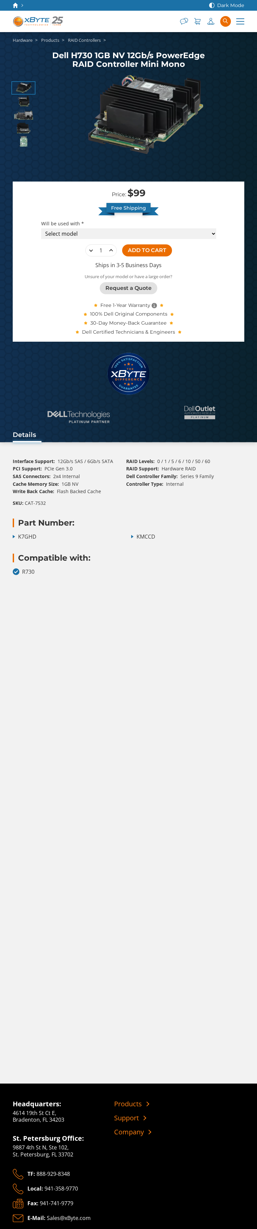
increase (111, 250)
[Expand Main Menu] (240, 21)
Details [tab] (24, 435)
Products (128, 1104)
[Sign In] (211, 21)
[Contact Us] (184, 21)
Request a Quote (128, 288)
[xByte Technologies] (38, 21)
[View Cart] (197, 21)
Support (126, 1118)
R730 (28, 571)
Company (129, 1132)
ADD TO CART (147, 250)
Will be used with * (62, 224)
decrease (91, 250)
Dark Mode (230, 5)
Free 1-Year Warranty (125, 305)
